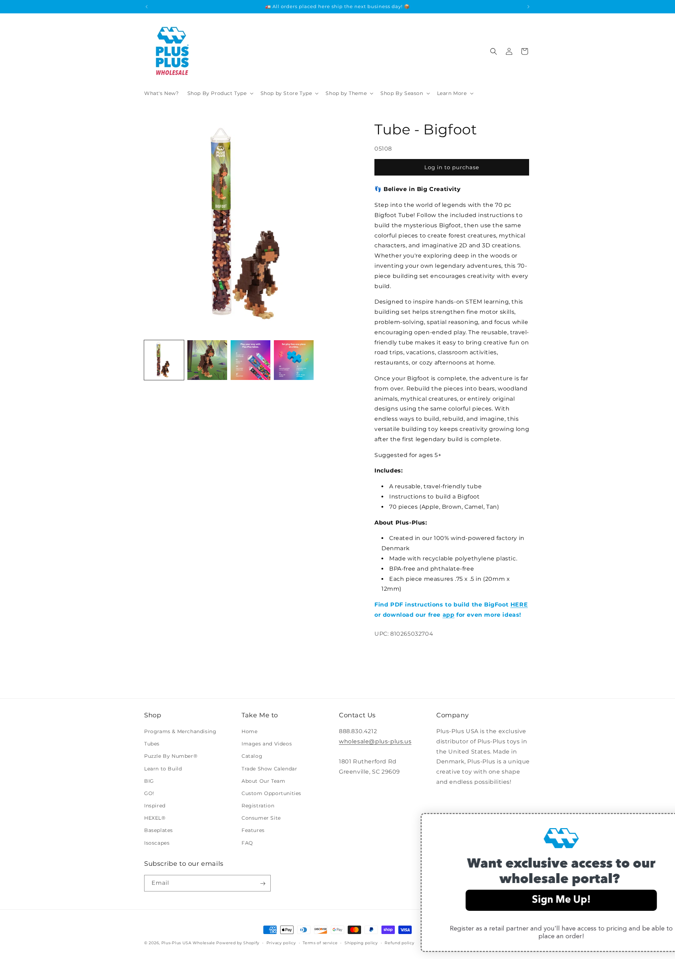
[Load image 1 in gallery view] (164, 360)
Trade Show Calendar (269, 769)
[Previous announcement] (146, 6)
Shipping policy (361, 942)
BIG (149, 781)
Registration (258, 805)
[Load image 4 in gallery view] (294, 360)
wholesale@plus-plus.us (375, 741)
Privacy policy (281, 942)
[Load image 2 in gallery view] (207, 360)
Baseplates (158, 830)
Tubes (152, 744)
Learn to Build (163, 769)
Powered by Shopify (237, 942)
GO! (149, 793)
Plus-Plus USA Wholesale (188, 942)
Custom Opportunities (271, 793)
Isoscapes (156, 843)
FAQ (247, 843)
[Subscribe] (262, 883)
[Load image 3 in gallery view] (250, 360)
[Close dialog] (659, 822)
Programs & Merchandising (180, 731)
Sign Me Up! (527, 900)
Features (253, 830)
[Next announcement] (528, 6)
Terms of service (320, 942)
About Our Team (263, 781)
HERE (519, 604)
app (449, 614)
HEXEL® (155, 818)
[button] (219, 93)
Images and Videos (267, 744)
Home (249, 731)
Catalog (252, 756)
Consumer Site (261, 818)
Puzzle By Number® (170, 756)
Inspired (155, 805)
